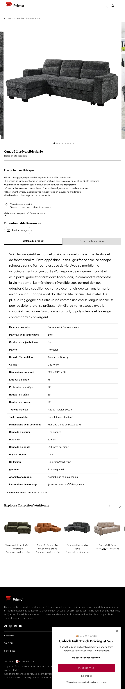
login (13, 155)
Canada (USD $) (25, 661)
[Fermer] (117, 631)
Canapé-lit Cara (107, 545)
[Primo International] (14, 6)
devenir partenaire (42, 207)
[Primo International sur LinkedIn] (16, 627)
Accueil (7, 18)
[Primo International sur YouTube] (20, 627)
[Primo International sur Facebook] (6, 627)
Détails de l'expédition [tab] (92, 241)
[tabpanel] (62, 371)
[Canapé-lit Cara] (107, 527)
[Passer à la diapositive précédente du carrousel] (111, 506)
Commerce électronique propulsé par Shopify (28, 677)
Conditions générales (15, 673)
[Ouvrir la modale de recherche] (106, 6)
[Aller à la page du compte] (113, 6)
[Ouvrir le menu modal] (119, 6)
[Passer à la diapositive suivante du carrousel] (118, 506)
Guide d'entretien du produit (33, 492)
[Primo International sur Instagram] (11, 627)
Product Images (20, 230)
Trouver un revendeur (20, 207)
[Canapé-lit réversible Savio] (77, 527)
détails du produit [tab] (33, 241)
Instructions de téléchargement (67, 484)
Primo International (34, 666)
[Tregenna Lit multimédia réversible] (17, 527)
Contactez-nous (37, 213)
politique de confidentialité (40, 673)
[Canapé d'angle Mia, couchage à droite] (47, 527)
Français (7, 661)
